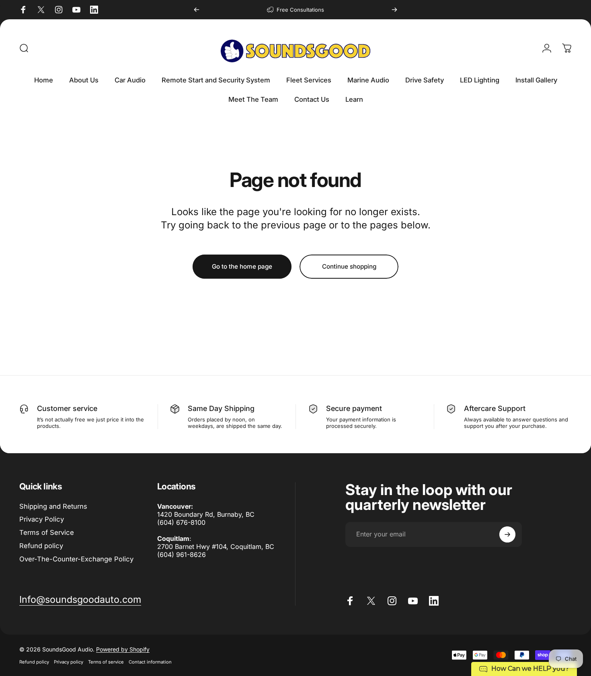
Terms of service (106, 662)
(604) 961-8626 (181, 555)
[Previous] (196, 9)
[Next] (394, 9)
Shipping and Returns (53, 506)
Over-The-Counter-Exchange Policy (76, 559)
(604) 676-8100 (181, 522)
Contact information (150, 662)
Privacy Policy (41, 519)
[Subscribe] (507, 534)
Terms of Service (46, 532)
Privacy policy (68, 662)
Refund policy (41, 546)
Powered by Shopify (123, 649)
